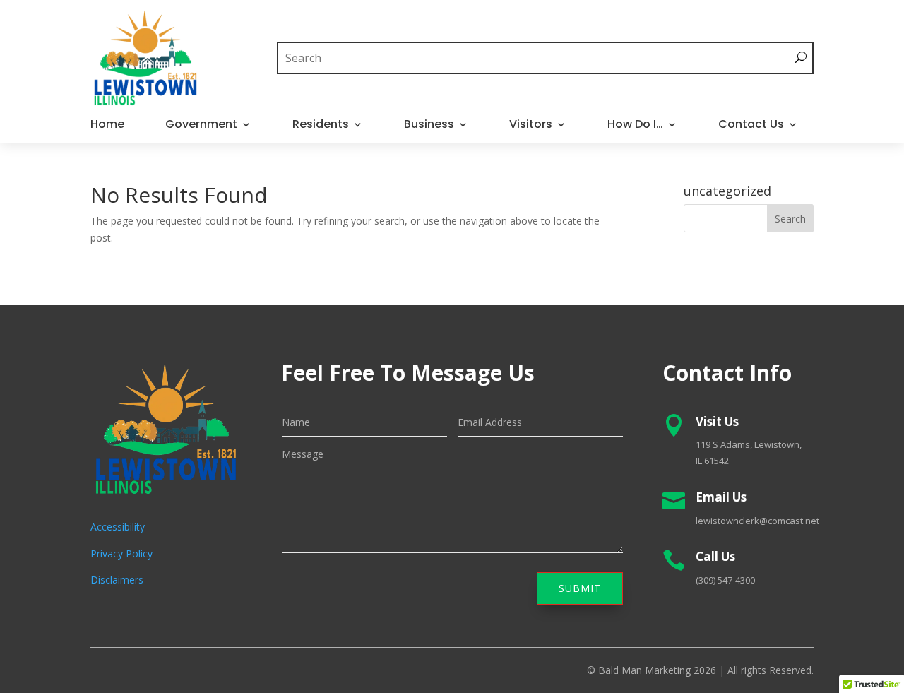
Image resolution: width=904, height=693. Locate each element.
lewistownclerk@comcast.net (757, 520)
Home (107, 125)
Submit (580, 588)
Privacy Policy (121, 553)
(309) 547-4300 (725, 580)
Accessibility (117, 526)
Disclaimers (116, 579)
